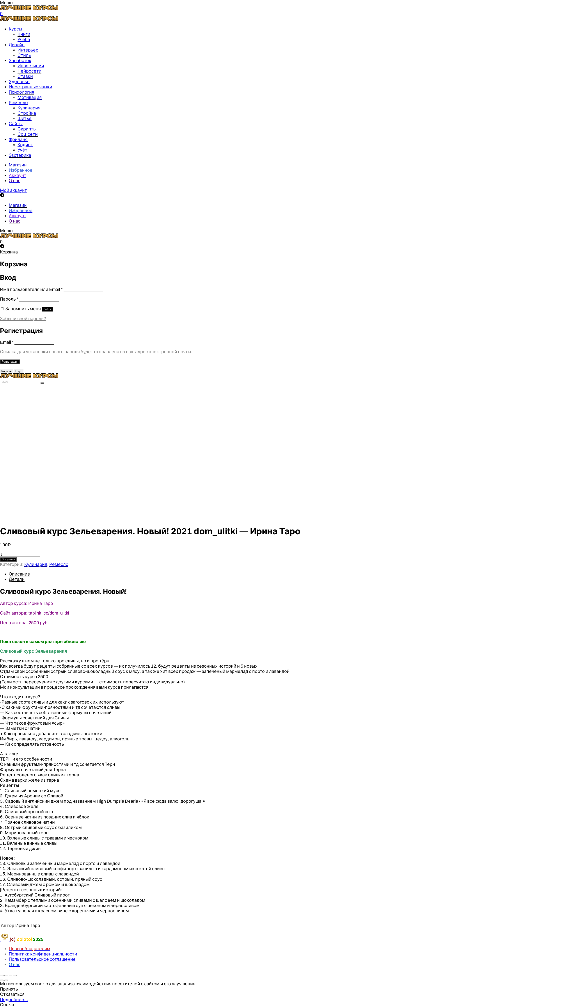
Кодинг (25, 144)
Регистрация (10, 361)
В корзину (8, 559)
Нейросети (29, 71)
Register (6, 371)
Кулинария (29, 107)
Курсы (15, 29)
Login (18, 371)
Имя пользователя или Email (31, 289)
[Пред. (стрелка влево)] (2, 980)
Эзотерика (20, 155)
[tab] (285, 574)
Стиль (24, 55)
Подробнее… (14, 999)
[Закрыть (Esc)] (2, 975)
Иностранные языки (30, 86)
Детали (17, 579)
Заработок (20, 60)
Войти (47, 309)
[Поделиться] (6, 975)
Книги (24, 34)
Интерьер (28, 50)
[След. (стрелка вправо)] (6, 980)
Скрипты (27, 129)
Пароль (9, 299)
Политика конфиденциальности (43, 954)
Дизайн (17, 44)
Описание (19, 574)
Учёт (22, 150)
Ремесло (18, 102)
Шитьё (25, 118)
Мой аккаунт (13, 190)
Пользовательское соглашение (42, 959)
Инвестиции (31, 65)
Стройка (27, 113)
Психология (21, 92)
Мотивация (30, 97)
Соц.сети (28, 134)
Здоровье (19, 81)
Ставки (25, 76)
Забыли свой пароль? (23, 318)
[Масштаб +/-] (15, 975)
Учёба (24, 39)
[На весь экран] (10, 975)
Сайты (16, 123)
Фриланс (18, 139)
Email (7, 342)
